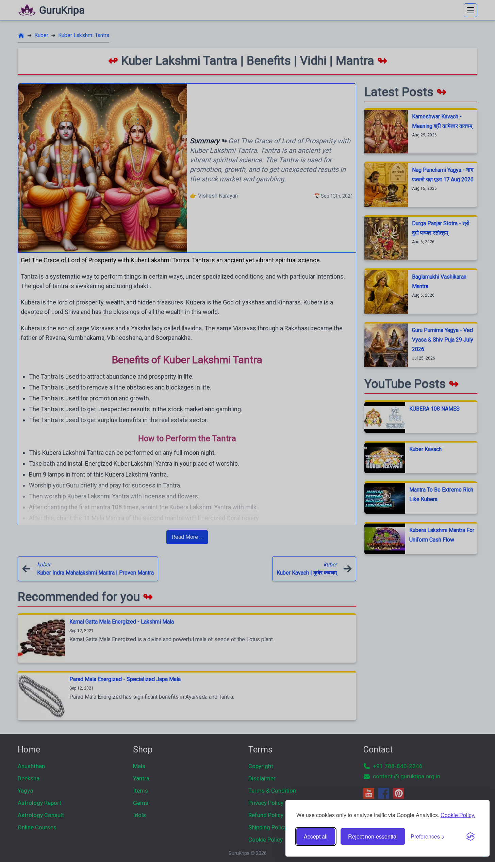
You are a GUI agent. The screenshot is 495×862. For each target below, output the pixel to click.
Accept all (316, 836)
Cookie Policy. (458, 815)
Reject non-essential (373, 836)
